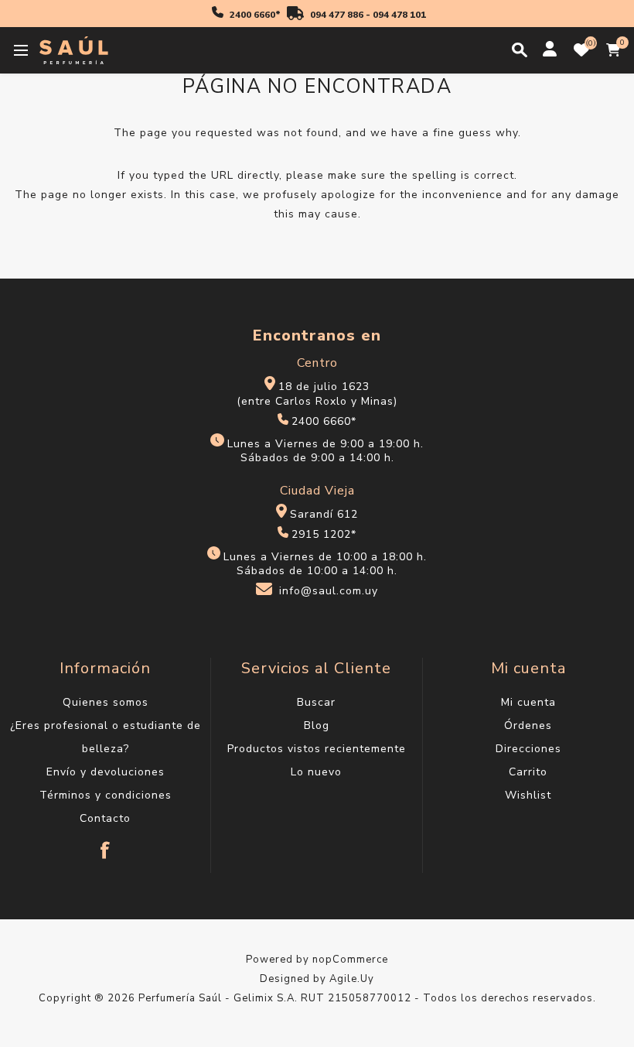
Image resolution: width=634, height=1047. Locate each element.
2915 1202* (323, 534)
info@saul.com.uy (328, 591)
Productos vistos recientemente (316, 748)
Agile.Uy (351, 979)
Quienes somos (105, 702)
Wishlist (528, 795)
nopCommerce (350, 960)
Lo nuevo (316, 772)
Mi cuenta (528, 702)
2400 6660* (255, 15)
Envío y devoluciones (105, 772)
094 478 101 (399, 15)
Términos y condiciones (105, 795)
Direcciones (528, 748)
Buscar (316, 702)
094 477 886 (336, 15)
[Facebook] (105, 842)
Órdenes (528, 725)
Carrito (528, 772)
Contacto (105, 818)
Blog (316, 725)
